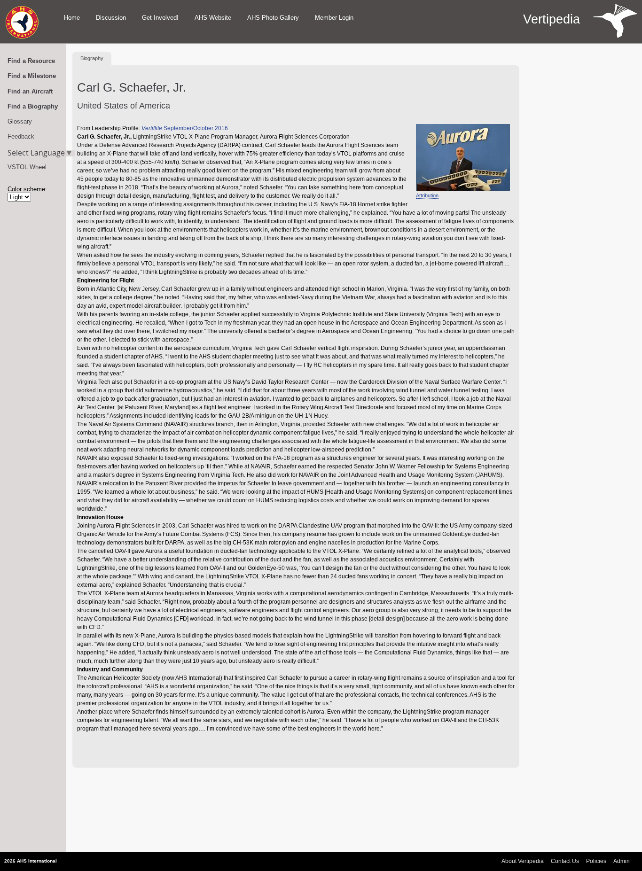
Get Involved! (160, 17)
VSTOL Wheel (27, 167)
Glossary (20, 121)
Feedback (21, 136)
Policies (596, 861)
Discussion (111, 17)
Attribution (427, 195)
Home (72, 17)
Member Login (334, 17)
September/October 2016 (184, 128)
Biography (91, 58)
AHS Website (213, 17)
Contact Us (565, 861)
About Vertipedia (522, 861)
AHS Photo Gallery (273, 17)
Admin (621, 861)
